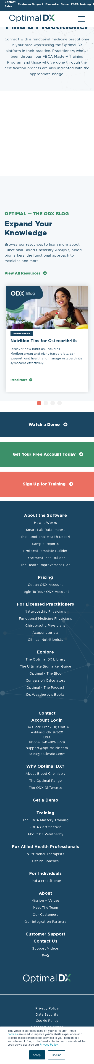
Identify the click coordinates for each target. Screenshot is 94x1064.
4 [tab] (59, 403)
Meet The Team (45, 907)
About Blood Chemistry (45, 773)
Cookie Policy (47, 1020)
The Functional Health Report (45, 537)
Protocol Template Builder (45, 551)
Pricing (45, 578)
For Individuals (45, 874)
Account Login (47, 720)
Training (45, 813)
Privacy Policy (47, 1008)
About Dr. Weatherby (45, 834)
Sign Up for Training (44, 484)
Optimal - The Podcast (45, 687)
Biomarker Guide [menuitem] (57, 4)
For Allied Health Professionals (45, 847)
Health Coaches (45, 861)
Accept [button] (37, 1055)
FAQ (45, 955)
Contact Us (45, 941)
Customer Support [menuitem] (30, 4)
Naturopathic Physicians (45, 611)
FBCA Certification (45, 827)
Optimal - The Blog (45, 673)
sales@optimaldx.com (47, 754)
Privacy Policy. (49, 1044)
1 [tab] (39, 403)
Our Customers (45, 914)
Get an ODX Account (45, 584)
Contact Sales (10, 4)
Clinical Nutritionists (45, 639)
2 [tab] (46, 403)
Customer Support (45, 934)
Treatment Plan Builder (45, 558)
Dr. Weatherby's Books (45, 694)
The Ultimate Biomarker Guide (45, 666)
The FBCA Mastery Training (45, 820)
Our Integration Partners (45, 921)
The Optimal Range (45, 780)
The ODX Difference (45, 787)
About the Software (45, 516)
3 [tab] (52, 403)
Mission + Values (45, 900)
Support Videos (45, 948)
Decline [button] (56, 1055)
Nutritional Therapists (45, 854)
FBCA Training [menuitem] (81, 4)
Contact (47, 713)
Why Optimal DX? (45, 767)
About (45, 893)
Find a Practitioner (45, 881)
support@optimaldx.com (47, 748)
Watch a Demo (44, 425)
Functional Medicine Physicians (45, 618)
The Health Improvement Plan (45, 565)
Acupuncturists (45, 632)
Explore (45, 652)
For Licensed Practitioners (45, 604)
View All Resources (23, 273)
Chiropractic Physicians (45, 625)
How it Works (45, 523)
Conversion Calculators (45, 680)
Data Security (47, 1014)
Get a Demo (45, 800)
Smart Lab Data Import (45, 530)
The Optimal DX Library (45, 659)
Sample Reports (45, 544)
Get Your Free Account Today (44, 455)
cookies (13, 1034)
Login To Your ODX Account (45, 592)
